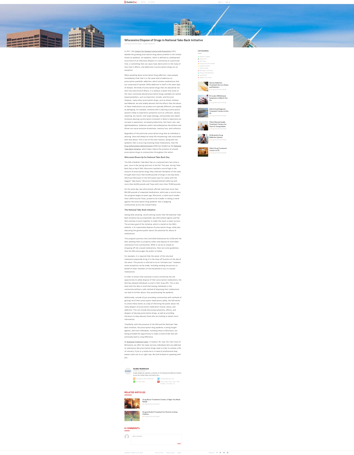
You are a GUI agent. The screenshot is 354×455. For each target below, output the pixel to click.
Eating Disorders (204, 66)
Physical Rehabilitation (206, 73)
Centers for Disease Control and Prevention (153, 51)
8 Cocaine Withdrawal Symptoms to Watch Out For (218, 98)
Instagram (228, 453)
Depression (203, 59)
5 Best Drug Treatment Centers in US (218, 149)
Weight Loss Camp (205, 77)
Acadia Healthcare (149, 44)
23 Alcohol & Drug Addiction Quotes (216, 136)
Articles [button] (143, 2)
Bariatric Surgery (204, 56)
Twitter (220, 453)
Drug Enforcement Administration (138, 146)
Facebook (217, 453)
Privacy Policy (170, 453)
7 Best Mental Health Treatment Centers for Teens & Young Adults (218, 124)
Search (152, 2)
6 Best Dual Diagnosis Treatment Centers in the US (219, 111)
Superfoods (203, 75)
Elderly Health (203, 68)
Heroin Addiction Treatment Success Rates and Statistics (219, 85)
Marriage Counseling (206, 70)
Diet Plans (202, 61)
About (179, 453)
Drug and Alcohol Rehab (134, 44)
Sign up (227, 2)
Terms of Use (159, 453)
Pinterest (224, 453)
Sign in (220, 2)
